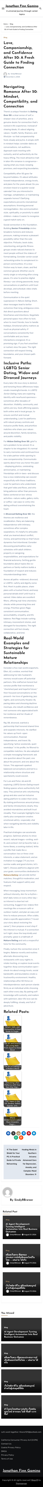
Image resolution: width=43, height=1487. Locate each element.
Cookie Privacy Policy (11, 1447)
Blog (5, 37)
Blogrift (34, 1480)
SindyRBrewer (16, 74)
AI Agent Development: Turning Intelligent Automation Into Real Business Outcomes (21, 1334)
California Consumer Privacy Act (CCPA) (19, 1440)
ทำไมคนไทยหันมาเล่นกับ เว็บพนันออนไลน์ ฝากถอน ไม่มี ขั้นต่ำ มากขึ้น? (20, 1411)
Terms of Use (7, 1459)
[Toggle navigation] (3, 8)
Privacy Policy (7, 1455)
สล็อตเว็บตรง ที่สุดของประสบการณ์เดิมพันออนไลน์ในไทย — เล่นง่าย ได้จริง (20, 1257)
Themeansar (21, 1483)
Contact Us (6, 1444)
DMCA (4, 1451)
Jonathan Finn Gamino (21, 6)
